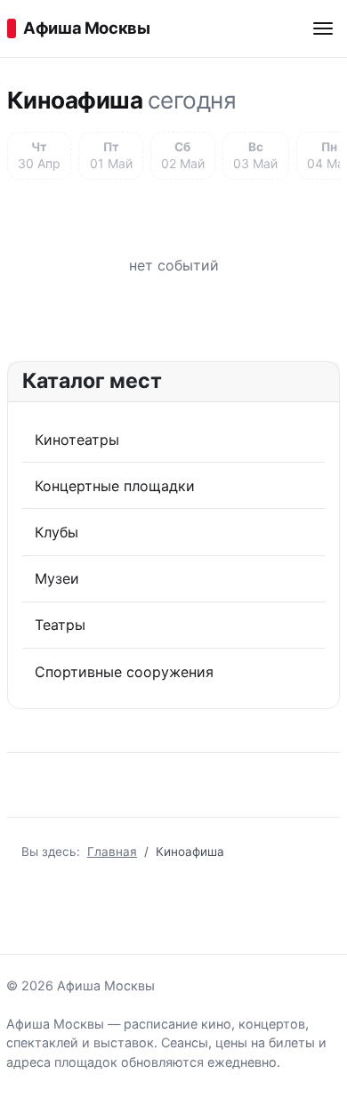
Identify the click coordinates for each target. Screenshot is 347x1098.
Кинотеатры (77, 439)
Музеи (57, 578)
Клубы (56, 532)
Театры (60, 625)
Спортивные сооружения (124, 672)
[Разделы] (323, 28)
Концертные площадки (115, 486)
